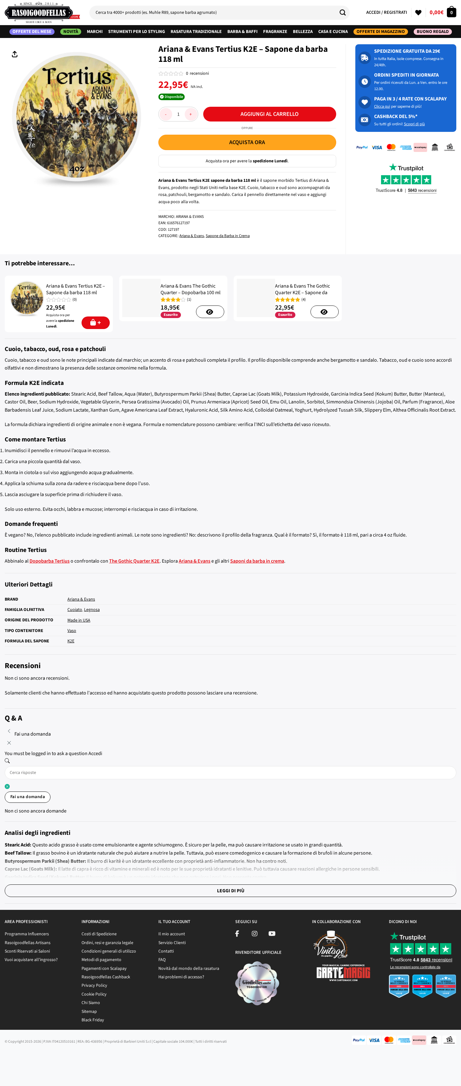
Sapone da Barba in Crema (228, 236)
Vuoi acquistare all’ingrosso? (31, 960)
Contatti (166, 951)
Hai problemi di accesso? (181, 977)
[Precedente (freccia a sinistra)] (6, 1075)
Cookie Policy (94, 994)
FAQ (162, 960)
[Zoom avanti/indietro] (60, 1058)
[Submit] (345, 12)
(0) (74, 299)
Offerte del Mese (32, 32)
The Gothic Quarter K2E (134, 561)
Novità (70, 32)
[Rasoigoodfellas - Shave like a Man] (42, 12)
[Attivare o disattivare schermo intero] (42, 1058)
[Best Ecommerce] (422, 988)
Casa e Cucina (333, 31)
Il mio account (171, 934)
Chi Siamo (91, 1003)
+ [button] (99, 322)
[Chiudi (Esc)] (6, 1058)
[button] (443, 12)
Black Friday (93, 1020)
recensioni (197, 73)
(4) (303, 299)
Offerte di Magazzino (381, 32)
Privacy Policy (94, 985)
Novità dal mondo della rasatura (188, 968)
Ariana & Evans (191, 236)
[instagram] (254, 935)
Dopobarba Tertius (49, 561)
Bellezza (303, 31)
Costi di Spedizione (99, 934)
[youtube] (272, 935)
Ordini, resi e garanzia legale (107, 943)
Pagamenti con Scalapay (104, 968)
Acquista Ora (247, 142)
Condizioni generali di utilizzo (109, 951)
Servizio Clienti (172, 943)
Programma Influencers (27, 934)
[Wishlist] (418, 12)
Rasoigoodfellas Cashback (106, 977)
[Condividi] (24, 1058)
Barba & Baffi (242, 31)
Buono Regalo (433, 32)
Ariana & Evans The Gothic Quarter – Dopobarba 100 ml (190, 289)
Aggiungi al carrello (270, 114)
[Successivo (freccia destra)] (24, 1075)
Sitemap (89, 1011)
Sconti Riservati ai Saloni (27, 951)
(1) (189, 299)
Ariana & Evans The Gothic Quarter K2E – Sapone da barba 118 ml (302, 292)
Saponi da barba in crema (257, 561)
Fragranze (275, 31)
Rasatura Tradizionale (196, 31)
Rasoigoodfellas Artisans (27, 943)
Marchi (95, 31)
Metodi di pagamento (101, 960)
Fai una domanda (27, 797)
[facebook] (237, 935)
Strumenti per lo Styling (136, 31)
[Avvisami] (210, 311)
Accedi (95, 753)
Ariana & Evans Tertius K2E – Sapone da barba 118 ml (75, 289)
